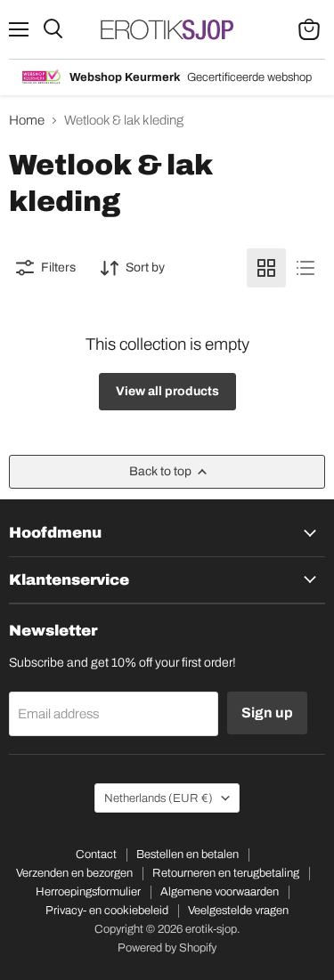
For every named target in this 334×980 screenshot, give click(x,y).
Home (27, 120)
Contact (96, 854)
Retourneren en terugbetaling (225, 873)
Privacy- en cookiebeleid (106, 910)
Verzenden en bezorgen (74, 873)
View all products (167, 391)
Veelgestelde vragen (238, 910)
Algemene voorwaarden (219, 892)
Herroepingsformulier (88, 892)
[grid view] (266, 268)
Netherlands (158, 798)
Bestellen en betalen (187, 854)
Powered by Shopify (167, 948)
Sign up (267, 712)
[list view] (305, 268)
